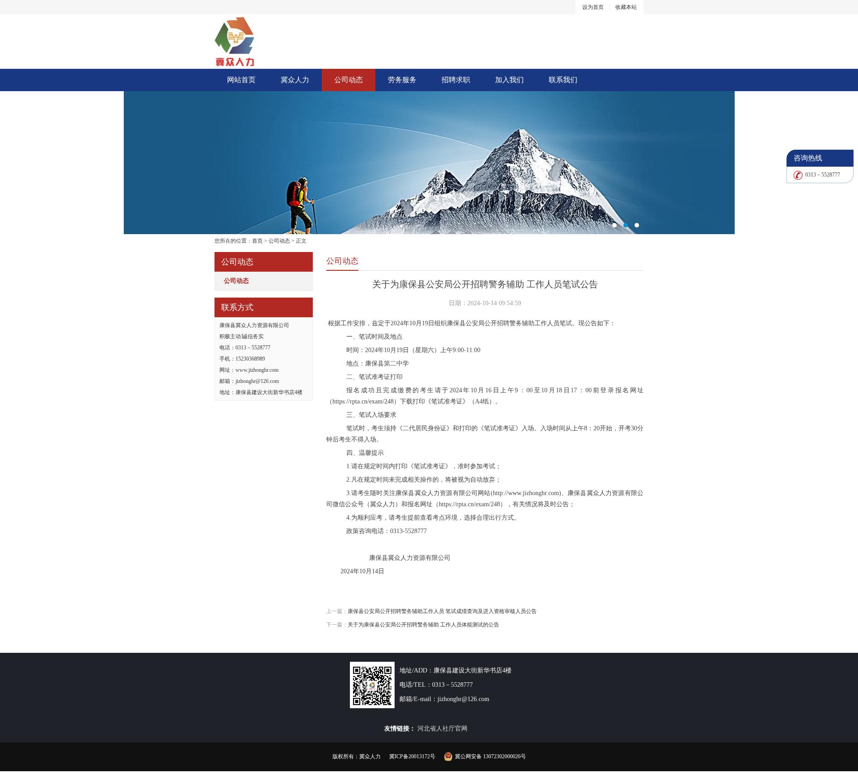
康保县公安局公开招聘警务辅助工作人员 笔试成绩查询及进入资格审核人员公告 (442, 611)
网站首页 (241, 80)
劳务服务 (402, 80)
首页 (257, 241)
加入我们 (509, 80)
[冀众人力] (429, 162)
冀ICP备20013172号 (412, 756)
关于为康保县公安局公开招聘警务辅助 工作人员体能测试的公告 (423, 625)
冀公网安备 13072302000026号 (490, 756)
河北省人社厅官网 (442, 728)
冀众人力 (295, 80)
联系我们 (563, 80)
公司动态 (348, 80)
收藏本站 (626, 7)
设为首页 (593, 7)
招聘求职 (456, 80)
